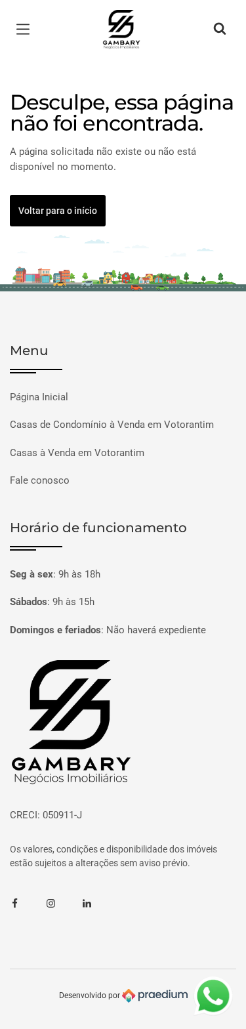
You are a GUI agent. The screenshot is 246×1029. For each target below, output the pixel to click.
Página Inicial (39, 397)
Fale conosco (40, 480)
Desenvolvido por (90, 994)
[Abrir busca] (220, 29)
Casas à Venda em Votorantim (77, 453)
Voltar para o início (57, 210)
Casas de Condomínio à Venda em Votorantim (112, 424)
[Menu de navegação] (26, 29)
